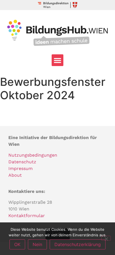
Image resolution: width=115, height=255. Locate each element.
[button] (57, 60)
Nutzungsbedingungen (32, 155)
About (15, 175)
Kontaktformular (26, 215)
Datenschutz (22, 161)
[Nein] (106, 238)
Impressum (20, 168)
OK (17, 244)
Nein (37, 244)
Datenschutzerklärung (77, 244)
